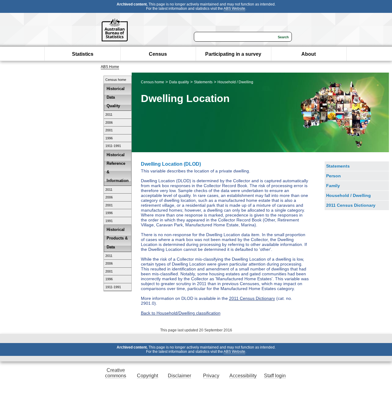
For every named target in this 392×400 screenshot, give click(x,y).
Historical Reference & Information (118, 168)
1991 (109, 221)
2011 (108, 114)
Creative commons (115, 373)
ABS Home (110, 67)
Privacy (211, 375)
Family (333, 185)
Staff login (275, 375)
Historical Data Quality (116, 97)
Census (158, 54)
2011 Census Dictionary (252, 298)
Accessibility (243, 375)
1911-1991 (113, 146)
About (308, 54)
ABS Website (234, 8)
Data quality (179, 82)
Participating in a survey (233, 54)
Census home (115, 79)
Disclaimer (179, 375)
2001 (109, 130)
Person (333, 175)
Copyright (147, 375)
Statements (203, 82)
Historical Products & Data (117, 238)
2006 (109, 122)
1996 (109, 138)
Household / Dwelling (235, 82)
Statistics (82, 54)
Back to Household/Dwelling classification (181, 313)
